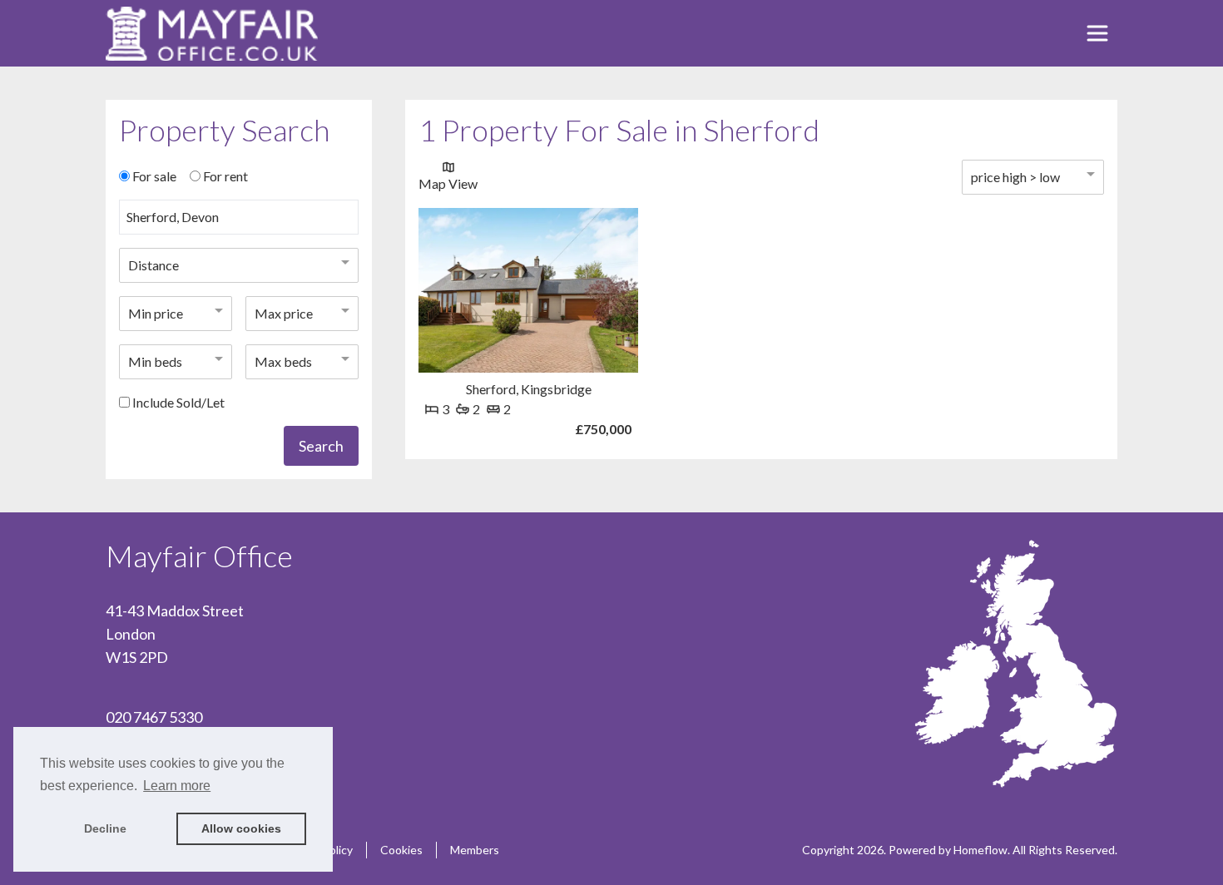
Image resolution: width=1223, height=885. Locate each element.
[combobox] (239, 224)
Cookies (401, 850)
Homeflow (980, 850)
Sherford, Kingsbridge (529, 389)
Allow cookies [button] (241, 828)
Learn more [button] (176, 786)
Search (321, 446)
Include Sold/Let (178, 402)
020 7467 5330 (154, 717)
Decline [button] (105, 828)
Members (474, 850)
